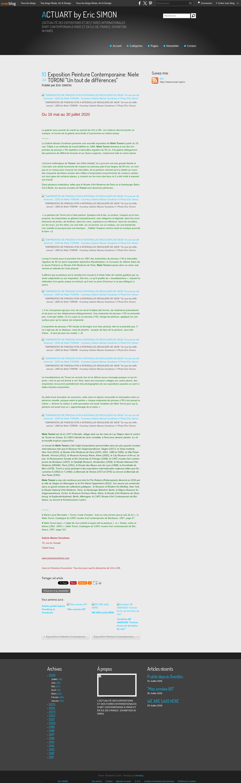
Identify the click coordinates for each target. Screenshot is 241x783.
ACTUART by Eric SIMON (79, 14)
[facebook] (140, 3)
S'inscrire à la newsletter (56, 590)
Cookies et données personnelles (159, 781)
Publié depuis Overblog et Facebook (166, 676)
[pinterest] (150, 3)
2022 (52, 716)
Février (55, 697)
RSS (162, 78)
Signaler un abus (123, 781)
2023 (52, 712)
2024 (52, 708)
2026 (52, 675)
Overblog (139, 775)
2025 (52, 704)
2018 (51, 731)
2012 (51, 753)
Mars (54, 693)
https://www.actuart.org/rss (172, 82)
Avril (53, 690)
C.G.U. (138, 781)
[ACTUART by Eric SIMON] (117, 675)
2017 (51, 734)
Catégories (136, 46)
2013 (51, 749)
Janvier (55, 700)
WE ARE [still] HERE (163, 701)
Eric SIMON (63, 781)
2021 (51, 719)
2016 (51, 738)
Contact (191, 46)
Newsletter (172, 46)
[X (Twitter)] (145, 3)
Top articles (97, 781)
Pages (154, 46)
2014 (51, 746)
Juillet (54, 679)
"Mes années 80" (160, 688)
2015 (51, 742)
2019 (51, 727)
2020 (52, 723)
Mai (53, 686)
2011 (51, 757)
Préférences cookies (187, 781)
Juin (53, 682)
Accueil (117, 46)
